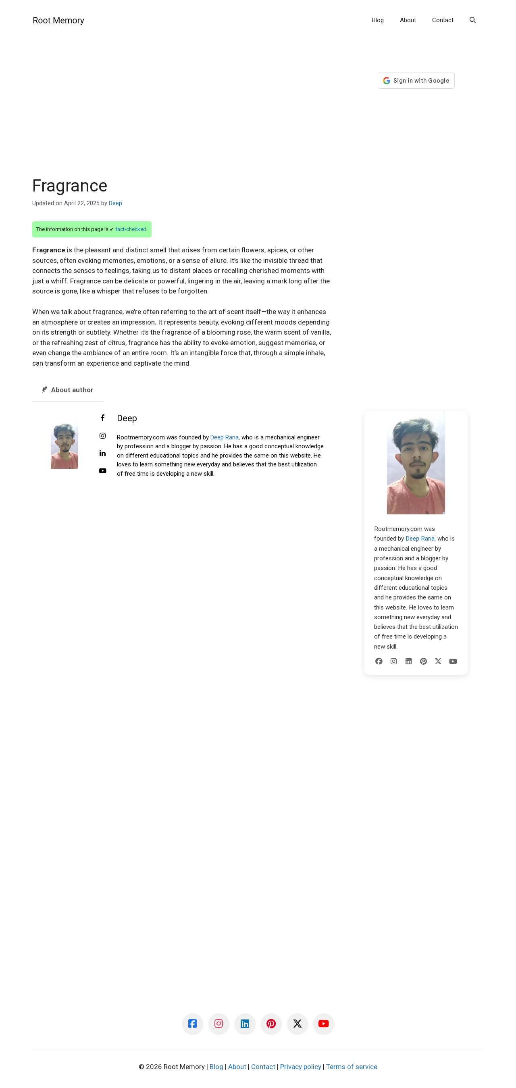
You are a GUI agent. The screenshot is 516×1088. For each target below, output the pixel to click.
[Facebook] (379, 661)
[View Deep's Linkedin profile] (103, 453)
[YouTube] (453, 661)
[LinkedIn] (409, 661)
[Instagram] (394, 661)
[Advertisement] (182, 116)
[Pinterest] (423, 661)
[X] (438, 661)
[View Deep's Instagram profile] (103, 436)
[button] (473, 20)
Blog (378, 20)
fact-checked (130, 229)
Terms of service (351, 1067)
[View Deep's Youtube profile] (103, 471)
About (408, 20)
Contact (443, 20)
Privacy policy (300, 1067)
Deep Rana (224, 437)
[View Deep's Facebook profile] (103, 418)
